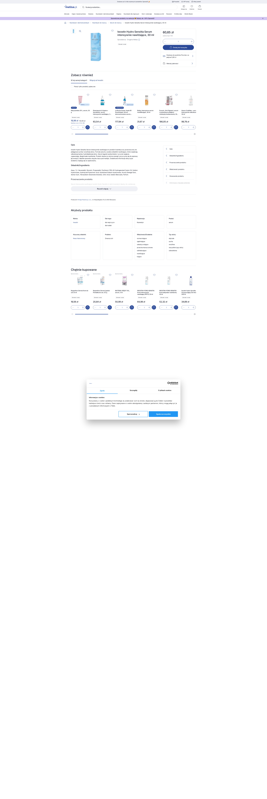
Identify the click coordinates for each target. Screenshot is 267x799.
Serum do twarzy (116, 23)
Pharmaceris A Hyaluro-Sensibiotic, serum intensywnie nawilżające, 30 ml (102, 112)
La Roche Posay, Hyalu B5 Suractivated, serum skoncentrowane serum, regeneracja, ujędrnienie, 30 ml (124, 112)
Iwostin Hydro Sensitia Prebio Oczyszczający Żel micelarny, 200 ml (190, 292)
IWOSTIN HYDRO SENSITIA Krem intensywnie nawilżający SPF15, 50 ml (145, 292)
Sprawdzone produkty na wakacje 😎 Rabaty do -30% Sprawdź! (132, 18)
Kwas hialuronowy (79, 238)
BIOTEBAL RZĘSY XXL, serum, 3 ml (122, 291)
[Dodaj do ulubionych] (112, 30)
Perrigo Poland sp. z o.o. (85, 199)
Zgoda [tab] (102, 390)
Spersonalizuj (132, 414)
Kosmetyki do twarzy (99, 23)
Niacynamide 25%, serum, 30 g (80, 111)
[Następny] (194, 134)
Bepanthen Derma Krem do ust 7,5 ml (79, 291)
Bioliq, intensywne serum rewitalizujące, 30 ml (145, 111)
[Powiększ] (80, 31)
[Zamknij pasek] (263, 18)
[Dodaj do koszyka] (88, 127)
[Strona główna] (65, 23)
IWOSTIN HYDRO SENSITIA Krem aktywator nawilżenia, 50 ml (168, 292)
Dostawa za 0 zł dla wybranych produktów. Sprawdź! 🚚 (133, 1)
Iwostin (75, 222)
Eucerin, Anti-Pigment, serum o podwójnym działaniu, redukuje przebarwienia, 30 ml (168, 112)
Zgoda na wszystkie (163, 414)
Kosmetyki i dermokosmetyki (79, 23)
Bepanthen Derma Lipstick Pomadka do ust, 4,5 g (101, 291)
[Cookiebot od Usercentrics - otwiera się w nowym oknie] (169, 383)
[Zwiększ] (192, 41)
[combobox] (128, 7)
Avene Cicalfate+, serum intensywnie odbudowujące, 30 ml (190, 112)
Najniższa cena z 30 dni (76, 123)
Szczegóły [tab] (133, 390)
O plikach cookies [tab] (164, 390)
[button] (139, 39)
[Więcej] (192, 63)
